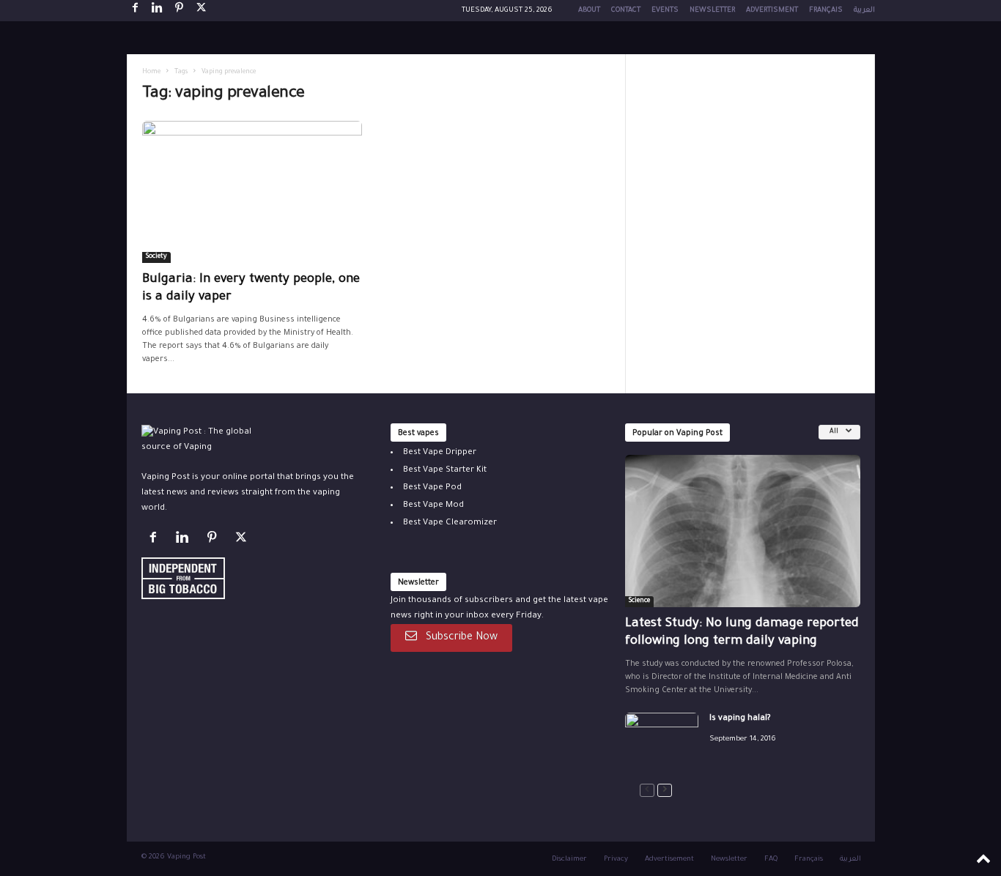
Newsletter (712, 11)
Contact (625, 11)
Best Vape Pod (432, 488)
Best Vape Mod (433, 506)
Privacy (616, 859)
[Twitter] (242, 541)
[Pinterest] (179, 10)
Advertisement (669, 859)
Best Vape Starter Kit (445, 470)
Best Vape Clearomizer (450, 523)
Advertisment (772, 11)
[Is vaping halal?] (661, 740)
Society (156, 257)
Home (151, 72)
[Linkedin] (157, 10)
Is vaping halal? (740, 719)
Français (826, 11)
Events (665, 11)
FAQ (770, 859)
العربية (864, 11)
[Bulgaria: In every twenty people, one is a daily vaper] (252, 192)
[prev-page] (647, 790)
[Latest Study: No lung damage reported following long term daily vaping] (742, 531)
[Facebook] (135, 10)
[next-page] (664, 790)
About (589, 11)
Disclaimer (569, 859)
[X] (201, 10)
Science (639, 601)
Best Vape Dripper (439, 453)
